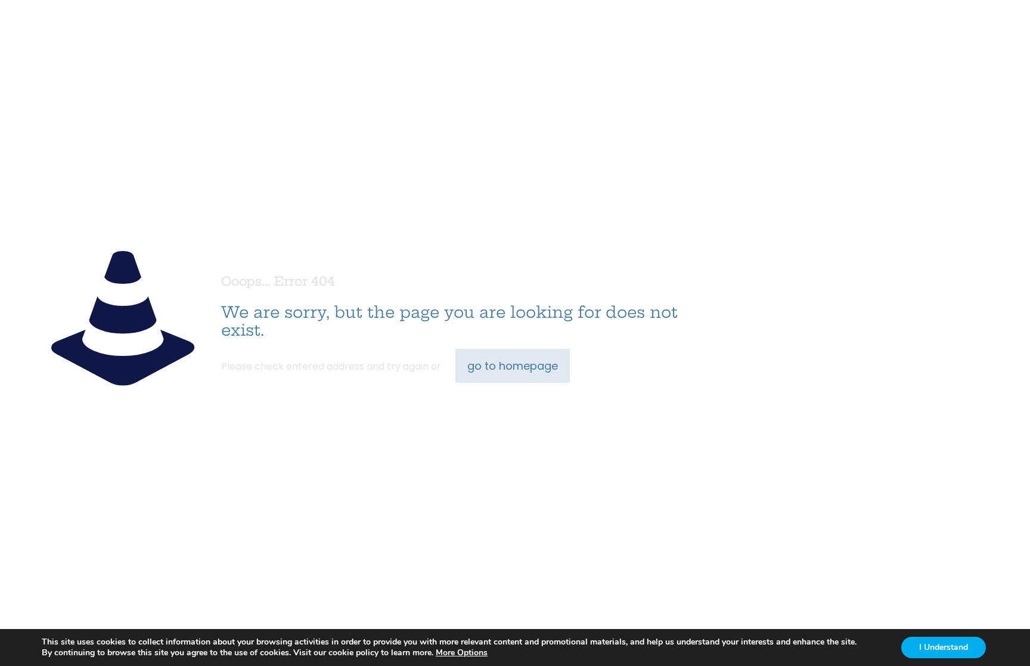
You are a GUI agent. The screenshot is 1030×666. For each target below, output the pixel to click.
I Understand (943, 647)
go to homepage (512, 365)
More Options (462, 653)
